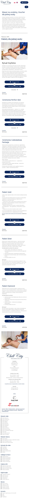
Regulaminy (20, 410)
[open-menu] (26, 7)
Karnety (3, 491)
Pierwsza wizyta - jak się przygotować (16, 409)
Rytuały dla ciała (5, 445)
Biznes (3, 482)
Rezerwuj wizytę (15, 82)
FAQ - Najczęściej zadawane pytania (9, 410)
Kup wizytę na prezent (13, 86)
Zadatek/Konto (5, 411)
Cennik (3, 409)
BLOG (7, 409)
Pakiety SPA (4, 464)
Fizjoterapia (4, 472)
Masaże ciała (4, 416)
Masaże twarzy (5, 437)
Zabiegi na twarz (5, 454)
